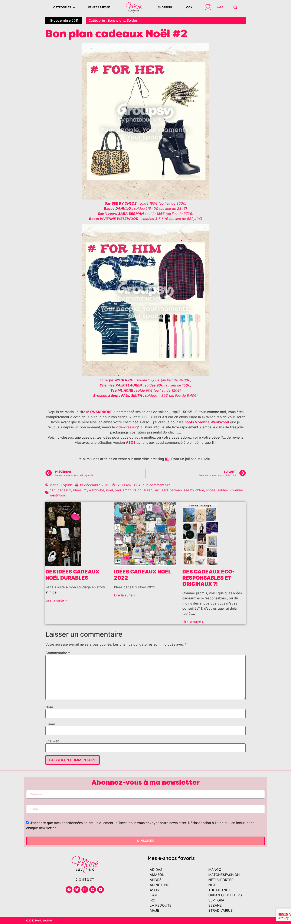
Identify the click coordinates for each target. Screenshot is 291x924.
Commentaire (57, 652)
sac (157, 490)
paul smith (123, 490)
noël (109, 490)
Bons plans (116, 20)
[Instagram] (84, 889)
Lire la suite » (56, 600)
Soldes (132, 20)
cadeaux (64, 490)
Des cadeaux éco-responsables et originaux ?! (208, 578)
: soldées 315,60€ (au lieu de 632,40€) (145, 219)
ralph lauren (142, 490)
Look (188, 7)
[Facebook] (69, 889)
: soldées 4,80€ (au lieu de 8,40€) (145, 395)
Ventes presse (99, 7)
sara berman (172, 490)
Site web (52, 741)
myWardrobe (94, 490)
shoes (210, 490)
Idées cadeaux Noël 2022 (142, 575)
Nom (49, 707)
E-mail (50, 724)
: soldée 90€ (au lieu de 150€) (146, 385)
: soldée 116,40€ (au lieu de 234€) (145, 208)
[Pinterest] (92, 889)
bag (52, 490)
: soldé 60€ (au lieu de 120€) (145, 390)
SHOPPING (165, 7)
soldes (222, 490)
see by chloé (194, 490)
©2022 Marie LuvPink (39, 920)
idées (77, 490)
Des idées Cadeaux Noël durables (72, 575)
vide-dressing (127, 427)
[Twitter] (76, 889)
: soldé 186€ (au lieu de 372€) (145, 213)
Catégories (62, 7)
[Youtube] (100, 889)
